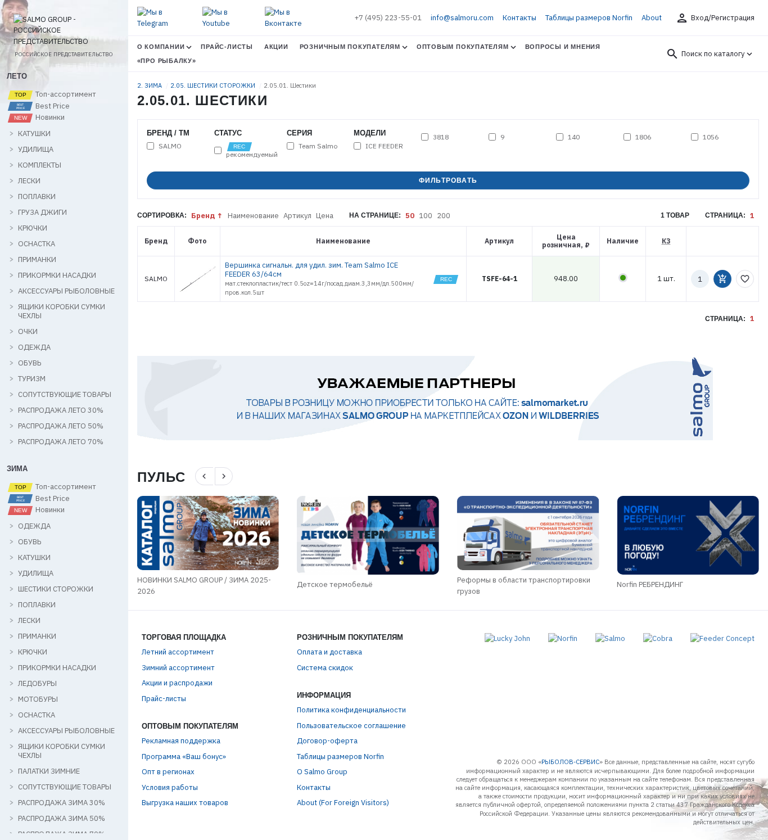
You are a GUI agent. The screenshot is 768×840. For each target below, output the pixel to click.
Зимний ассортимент (178, 667)
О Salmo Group (322, 771)
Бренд (203, 215)
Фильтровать (448, 180)
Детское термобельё (335, 584)
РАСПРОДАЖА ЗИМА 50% (61, 818)
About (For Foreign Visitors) (343, 802)
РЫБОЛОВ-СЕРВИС (570, 762)
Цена (324, 215)
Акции (276, 46)
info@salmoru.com (462, 17)
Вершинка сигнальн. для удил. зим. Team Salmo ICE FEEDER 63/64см (311, 269)
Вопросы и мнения (562, 46)
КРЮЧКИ (32, 228)
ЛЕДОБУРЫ (37, 683)
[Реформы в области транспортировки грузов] (528, 533)
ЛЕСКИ (29, 181)
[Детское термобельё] (368, 535)
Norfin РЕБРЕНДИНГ (650, 584)
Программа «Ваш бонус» (184, 756)
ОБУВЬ (29, 363)
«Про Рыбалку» (166, 60)
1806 (643, 137)
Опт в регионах (168, 771)
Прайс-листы (226, 46)
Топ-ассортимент (65, 94)
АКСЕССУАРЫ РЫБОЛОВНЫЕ (66, 291)
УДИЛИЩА (35, 149)
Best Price (52, 106)
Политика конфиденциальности (351, 710)
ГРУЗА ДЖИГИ (42, 212)
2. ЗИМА (150, 85)
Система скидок (325, 667)
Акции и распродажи (177, 683)
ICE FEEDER (384, 146)
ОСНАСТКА (36, 244)
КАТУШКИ (34, 133)
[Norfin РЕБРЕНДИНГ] (688, 535)
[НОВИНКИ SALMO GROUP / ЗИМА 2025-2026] (208, 533)
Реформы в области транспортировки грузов (523, 585)
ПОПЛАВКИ (37, 196)
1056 (711, 137)
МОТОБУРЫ (38, 699)
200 (443, 215)
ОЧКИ (28, 331)
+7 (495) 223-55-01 (388, 17)
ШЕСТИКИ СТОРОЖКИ (55, 589)
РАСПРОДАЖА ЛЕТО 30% (60, 410)
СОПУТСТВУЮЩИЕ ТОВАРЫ (64, 394)
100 (425, 215)
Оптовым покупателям (463, 46)
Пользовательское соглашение (351, 725)
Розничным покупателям (350, 46)
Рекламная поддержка (181, 741)
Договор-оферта (327, 741)
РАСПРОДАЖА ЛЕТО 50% (60, 426)
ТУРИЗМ (32, 378)
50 (409, 215)
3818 (441, 137)
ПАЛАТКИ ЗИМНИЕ (49, 771)
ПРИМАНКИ (37, 259)
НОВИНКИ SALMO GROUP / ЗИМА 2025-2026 (204, 585)
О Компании (161, 46)
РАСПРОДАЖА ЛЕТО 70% (60, 441)
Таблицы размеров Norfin (589, 17)
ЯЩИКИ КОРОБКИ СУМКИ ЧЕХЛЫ (61, 311)
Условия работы (170, 787)
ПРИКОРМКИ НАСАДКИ (57, 275)
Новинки (49, 117)
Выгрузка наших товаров (185, 802)
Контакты (519, 17)
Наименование (253, 215)
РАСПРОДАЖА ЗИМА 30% (61, 802)
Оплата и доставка (329, 652)
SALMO (170, 146)
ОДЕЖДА (34, 347)
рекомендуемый (252, 154)
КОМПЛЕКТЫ (39, 165)
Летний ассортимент (178, 652)
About (651, 17)
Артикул (297, 215)
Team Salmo (318, 146)
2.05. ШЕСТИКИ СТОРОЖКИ (213, 85)
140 (574, 137)
